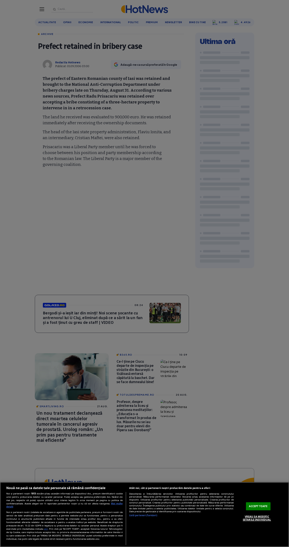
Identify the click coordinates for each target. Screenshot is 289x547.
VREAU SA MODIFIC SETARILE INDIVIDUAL (257, 518)
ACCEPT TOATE (258, 506)
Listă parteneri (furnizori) (143, 515)
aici (46, 529)
